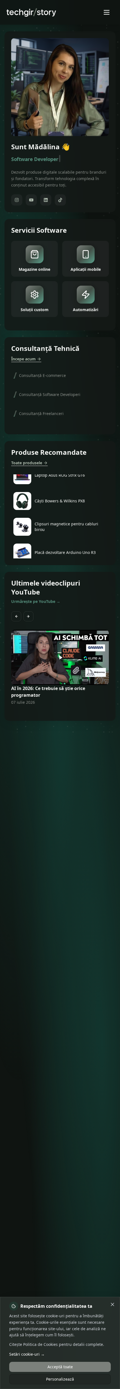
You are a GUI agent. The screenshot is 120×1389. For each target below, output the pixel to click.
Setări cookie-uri (27, 1354)
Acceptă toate (60, 1366)
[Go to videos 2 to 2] (53, 713)
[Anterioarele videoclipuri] (16, 616)
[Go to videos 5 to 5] (63, 713)
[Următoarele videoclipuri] (28, 616)
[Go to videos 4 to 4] (60, 713)
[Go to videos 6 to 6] (67, 713)
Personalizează (60, 1379)
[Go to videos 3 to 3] (57, 713)
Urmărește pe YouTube (35, 601)
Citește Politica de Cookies (33, 1344)
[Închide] (112, 1304)
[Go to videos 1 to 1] (50, 713)
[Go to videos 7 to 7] (70, 713)
